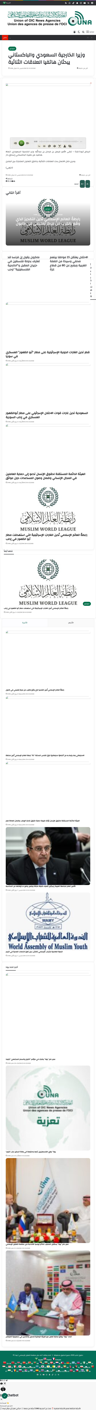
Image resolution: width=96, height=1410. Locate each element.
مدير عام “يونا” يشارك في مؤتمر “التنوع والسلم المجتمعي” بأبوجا (30, 1059)
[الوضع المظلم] (79, 32)
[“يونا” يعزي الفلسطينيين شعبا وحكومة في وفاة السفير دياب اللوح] (48, 1108)
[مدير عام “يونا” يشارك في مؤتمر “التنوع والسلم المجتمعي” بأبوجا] (48, 1015)
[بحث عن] (83, 32)
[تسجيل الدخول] (74, 32)
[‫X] (3, 1380)
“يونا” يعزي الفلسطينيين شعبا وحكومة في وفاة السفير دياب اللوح (31, 1151)
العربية (8, 3)
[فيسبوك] (1, 1380)
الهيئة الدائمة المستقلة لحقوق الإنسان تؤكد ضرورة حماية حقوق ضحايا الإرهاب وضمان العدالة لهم (46, 37)
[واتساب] (5, 1380)
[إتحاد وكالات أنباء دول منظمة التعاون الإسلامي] (48, 19)
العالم (12, 49)
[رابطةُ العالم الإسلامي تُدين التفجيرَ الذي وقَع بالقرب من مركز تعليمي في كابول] (48, 660)
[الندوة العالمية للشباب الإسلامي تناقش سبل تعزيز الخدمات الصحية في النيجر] (48, 921)
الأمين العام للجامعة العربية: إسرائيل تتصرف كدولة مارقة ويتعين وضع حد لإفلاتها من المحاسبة (41, 886)
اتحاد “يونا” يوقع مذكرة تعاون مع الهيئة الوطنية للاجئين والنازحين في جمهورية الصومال (39, 1336)
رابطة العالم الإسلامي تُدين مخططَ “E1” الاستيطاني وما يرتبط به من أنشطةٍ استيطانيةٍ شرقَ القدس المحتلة (45, 755)
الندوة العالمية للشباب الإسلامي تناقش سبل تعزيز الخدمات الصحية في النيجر (34, 951)
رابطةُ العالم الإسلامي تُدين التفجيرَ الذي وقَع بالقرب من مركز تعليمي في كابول (48, 221)
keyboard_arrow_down (1, 1399)
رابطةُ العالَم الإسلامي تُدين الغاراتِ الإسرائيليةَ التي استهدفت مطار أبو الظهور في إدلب (36, 608)
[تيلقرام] (6, 1380)
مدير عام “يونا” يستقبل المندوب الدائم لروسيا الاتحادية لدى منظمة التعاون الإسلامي (37, 1244)
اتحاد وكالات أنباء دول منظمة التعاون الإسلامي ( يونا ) (32, 1355)
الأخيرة (25, 622)
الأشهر (71, 622)
